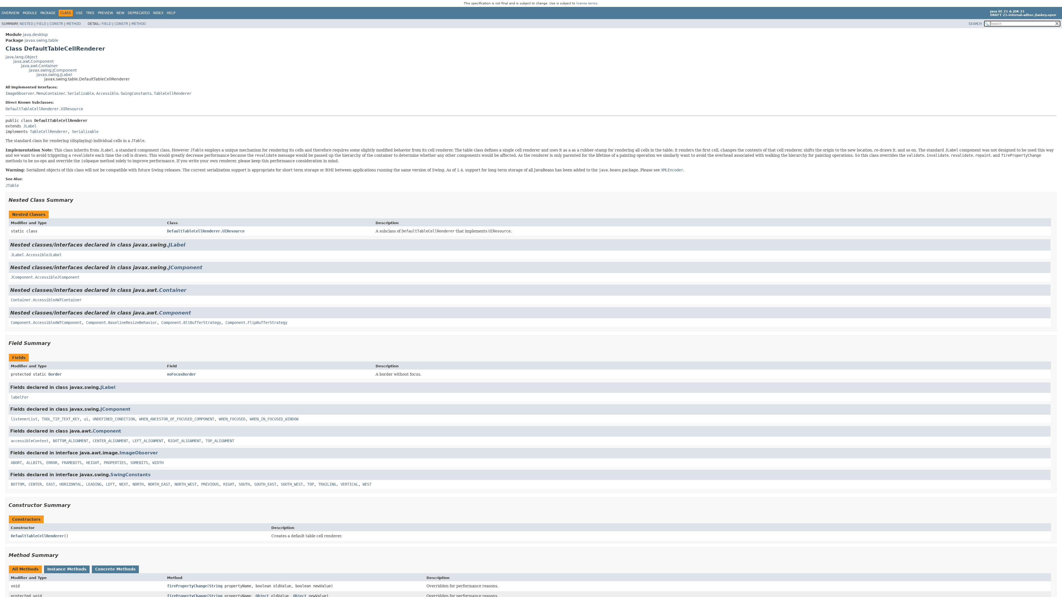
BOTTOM (17, 484)
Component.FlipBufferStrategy (256, 322)
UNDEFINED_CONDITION (114, 419)
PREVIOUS (210, 484)
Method (73, 24)
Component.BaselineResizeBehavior (121, 322)
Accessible (107, 93)
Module (30, 13)
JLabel (30, 126)
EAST (50, 484)
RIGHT (228, 484)
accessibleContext (29, 441)
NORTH (138, 484)
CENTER (35, 484)
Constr (56, 24)
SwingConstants (136, 93)
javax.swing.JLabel (54, 74)
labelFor (19, 397)
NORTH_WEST (186, 484)
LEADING (93, 484)
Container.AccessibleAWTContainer (46, 300)
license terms (586, 3)
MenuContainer (51, 93)
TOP (310, 484)
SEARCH (975, 24)
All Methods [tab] (25, 569)
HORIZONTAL (70, 484)
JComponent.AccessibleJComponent (45, 277)
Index (158, 13)
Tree (90, 13)
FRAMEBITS (72, 462)
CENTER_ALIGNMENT (110, 441)
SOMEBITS (139, 462)
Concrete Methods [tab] (115, 569)
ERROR (51, 462)
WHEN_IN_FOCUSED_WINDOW (274, 419)
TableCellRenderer (172, 93)
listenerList (24, 419)
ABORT (16, 462)
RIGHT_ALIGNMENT (184, 441)
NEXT (123, 484)
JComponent (185, 267)
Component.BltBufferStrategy (191, 322)
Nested (26, 24)
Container (172, 290)
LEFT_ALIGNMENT (147, 441)
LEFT (110, 484)
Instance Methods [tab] (66, 569)
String (215, 586)
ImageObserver (20, 93)
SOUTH (244, 484)
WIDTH (157, 462)
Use (79, 13)
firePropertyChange (187, 586)
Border (55, 374)
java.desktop (35, 34)
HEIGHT (92, 462)
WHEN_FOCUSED (232, 419)
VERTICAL (349, 484)
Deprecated (139, 13)
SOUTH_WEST (292, 484)
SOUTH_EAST (265, 484)
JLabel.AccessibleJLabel (36, 255)
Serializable (80, 93)
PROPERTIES (115, 462)
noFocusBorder (181, 374)
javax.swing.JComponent (53, 70)
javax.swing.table (41, 40)
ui (86, 419)
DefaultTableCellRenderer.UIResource (44, 109)
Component (175, 313)
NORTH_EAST (159, 484)
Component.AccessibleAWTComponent (46, 322)
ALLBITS (34, 462)
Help (171, 13)
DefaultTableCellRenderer (37, 536)
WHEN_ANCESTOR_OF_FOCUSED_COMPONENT (176, 419)
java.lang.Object (21, 57)
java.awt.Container (39, 66)
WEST (367, 484)
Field (41, 24)
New (120, 13)
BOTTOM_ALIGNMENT (70, 441)
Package (48, 13)
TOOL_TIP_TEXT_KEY (60, 419)
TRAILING (327, 484)
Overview (10, 13)
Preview (105, 13)
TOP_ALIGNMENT (219, 441)
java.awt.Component (33, 61)
